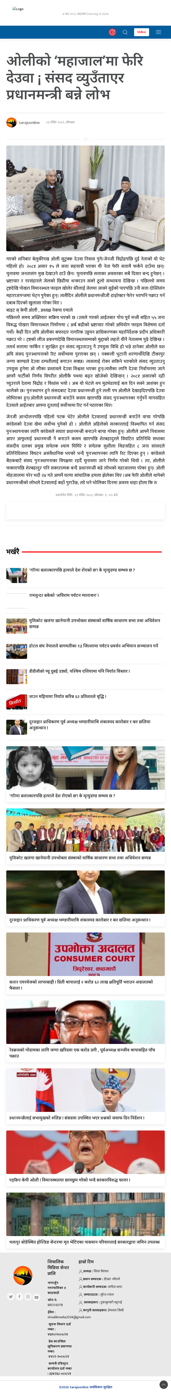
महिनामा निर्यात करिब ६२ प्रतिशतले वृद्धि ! (67, 696)
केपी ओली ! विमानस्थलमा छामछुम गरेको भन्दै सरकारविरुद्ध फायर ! (69, 1180)
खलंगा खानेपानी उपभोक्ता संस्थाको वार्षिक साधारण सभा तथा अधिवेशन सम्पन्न (80, 858)
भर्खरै (12, 551)
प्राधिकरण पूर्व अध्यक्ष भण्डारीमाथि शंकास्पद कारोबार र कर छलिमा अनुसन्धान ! (79, 920)
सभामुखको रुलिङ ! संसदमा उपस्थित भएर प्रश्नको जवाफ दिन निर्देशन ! (76, 1118)
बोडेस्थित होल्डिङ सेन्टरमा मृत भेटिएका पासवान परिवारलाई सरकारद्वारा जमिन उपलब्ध (84, 1242)
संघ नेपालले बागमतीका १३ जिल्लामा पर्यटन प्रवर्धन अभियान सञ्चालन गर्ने (93, 646)
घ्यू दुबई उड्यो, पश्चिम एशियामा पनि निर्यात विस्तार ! (79, 671)
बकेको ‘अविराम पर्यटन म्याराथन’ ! (64, 595)
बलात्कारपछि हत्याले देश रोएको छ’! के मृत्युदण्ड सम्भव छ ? (82, 570)
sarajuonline (29, 122)
